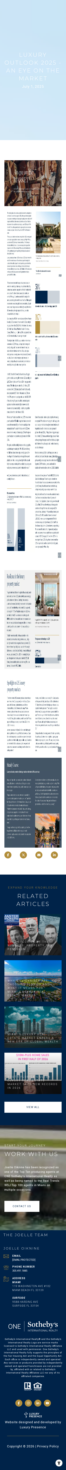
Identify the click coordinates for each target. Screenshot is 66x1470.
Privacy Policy (48, 1446)
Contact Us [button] (22, 1206)
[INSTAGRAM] (28, 1403)
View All (33, 1107)
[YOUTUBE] (47, 1403)
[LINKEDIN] (37, 1403)
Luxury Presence (33, 1427)
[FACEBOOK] (18, 1403)
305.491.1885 (19, 1270)
